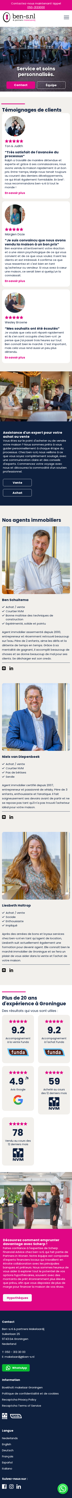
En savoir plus (15, 193)
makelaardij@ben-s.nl (19, 1357)
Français (7, 1456)
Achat (17, 493)
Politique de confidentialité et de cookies (30, 1393)
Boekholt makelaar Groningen (22, 1387)
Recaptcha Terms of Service (21, 1406)
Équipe (51, 85)
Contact (21, 85)
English (6, 1444)
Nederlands (10, 1438)
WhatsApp (19, 1368)
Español (7, 1462)
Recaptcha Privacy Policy (19, 1399)
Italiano (7, 1468)
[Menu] (66, 17)
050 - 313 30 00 (15, 1352)
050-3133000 (36, 7)
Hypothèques (17, 1298)
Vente (17, 483)
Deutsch (7, 1450)
